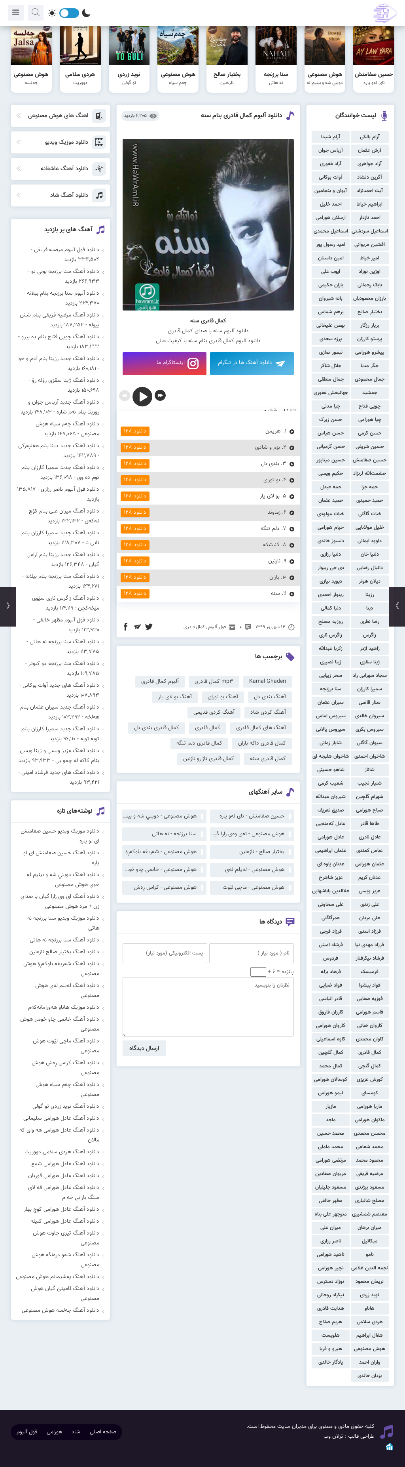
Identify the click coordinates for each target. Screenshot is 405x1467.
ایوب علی (330, 272)
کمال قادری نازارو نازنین (208, 758)
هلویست (331, 1335)
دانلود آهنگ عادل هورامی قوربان (63, 1176)
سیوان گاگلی (369, 743)
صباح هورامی (369, 810)
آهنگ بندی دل (270, 697)
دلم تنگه (270, 528)
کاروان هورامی (330, 1026)
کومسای (369, 1093)
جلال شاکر (330, 366)
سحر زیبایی (330, 676)
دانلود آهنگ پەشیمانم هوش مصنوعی (57, 1277)
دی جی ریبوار (331, 568)
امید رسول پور (330, 245)
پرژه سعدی (331, 339)
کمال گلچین (330, 1053)
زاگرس (369, 635)
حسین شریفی (370, 447)
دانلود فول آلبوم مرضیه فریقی (66, 250)
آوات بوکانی (331, 177)
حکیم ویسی (330, 474)
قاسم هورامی (369, 1012)
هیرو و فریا (331, 1349)
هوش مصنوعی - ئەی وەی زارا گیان (247, 834)
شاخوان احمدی (369, 756)
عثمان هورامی (369, 864)
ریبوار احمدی (331, 595)
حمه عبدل (330, 487)
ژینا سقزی (370, 662)
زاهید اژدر (370, 649)
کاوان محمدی (370, 1039)
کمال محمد (331, 1066)
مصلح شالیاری (369, 1201)
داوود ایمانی (370, 541)
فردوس (330, 958)
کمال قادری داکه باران (262, 743)
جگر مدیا (370, 366)
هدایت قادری (330, 1309)
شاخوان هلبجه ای (330, 756)
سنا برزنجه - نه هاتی (174, 834)
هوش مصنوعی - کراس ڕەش (165, 887)
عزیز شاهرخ (331, 878)
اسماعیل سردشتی (370, 231)
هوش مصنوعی (369, 1349)
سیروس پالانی (330, 730)
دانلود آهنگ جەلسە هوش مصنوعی (60, 1310)
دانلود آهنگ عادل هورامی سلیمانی (61, 1118)
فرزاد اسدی (369, 931)
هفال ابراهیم (369, 1335)
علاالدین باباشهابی (330, 891)
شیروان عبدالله (331, 797)
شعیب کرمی (330, 783)
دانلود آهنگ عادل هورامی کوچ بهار (61, 1209)
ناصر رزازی (330, 1241)
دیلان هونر (369, 581)
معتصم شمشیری (369, 1214)
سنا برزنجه (330, 689)
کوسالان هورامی (330, 1080)
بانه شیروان (331, 299)
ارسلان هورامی (331, 218)
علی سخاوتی (331, 905)
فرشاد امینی (331, 945)
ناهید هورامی (330, 1255)
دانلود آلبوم (236, 331)
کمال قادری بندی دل (156, 728)
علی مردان (369, 918)
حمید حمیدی (369, 501)
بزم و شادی (267, 447)
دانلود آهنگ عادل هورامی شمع (65, 1164)
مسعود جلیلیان (330, 1187)
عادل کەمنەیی (330, 824)
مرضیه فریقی (369, 1174)
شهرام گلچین (369, 797)
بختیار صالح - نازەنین (261, 852)
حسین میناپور (330, 460)
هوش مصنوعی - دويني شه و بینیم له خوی (159, 816)
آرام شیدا (330, 137)
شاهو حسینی (330, 770)
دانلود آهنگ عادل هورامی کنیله (64, 1221)
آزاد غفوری (330, 164)
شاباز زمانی (331, 743)
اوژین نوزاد (369, 272)
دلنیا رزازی (330, 554)
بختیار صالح (370, 312)
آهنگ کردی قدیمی (214, 712)
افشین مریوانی (369, 245)
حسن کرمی (369, 433)
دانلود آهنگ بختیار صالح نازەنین (64, 952)
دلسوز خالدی (331, 541)
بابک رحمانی (370, 285)
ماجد (331, 1120)
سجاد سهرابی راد (370, 676)
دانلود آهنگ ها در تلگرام (245, 362)
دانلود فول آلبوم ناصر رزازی (70, 489)
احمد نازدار (369, 218)
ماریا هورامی (369, 1107)
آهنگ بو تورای (223, 697)
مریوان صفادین (330, 1174)
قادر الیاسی (330, 999)
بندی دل (270, 463)
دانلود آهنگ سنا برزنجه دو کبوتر (63, 663)
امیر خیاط (369, 258)
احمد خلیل (331, 204)
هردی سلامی (370, 1322)
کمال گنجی (369, 1066)
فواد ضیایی (330, 985)
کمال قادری (369, 1053)
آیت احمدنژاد (370, 191)
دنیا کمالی (331, 608)
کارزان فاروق (330, 1012)
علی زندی (369, 905)
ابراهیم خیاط (369, 204)
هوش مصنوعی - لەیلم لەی (254, 869)
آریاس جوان (330, 150)
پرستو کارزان (369, 339)
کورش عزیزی (370, 1080)
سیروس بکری (370, 730)
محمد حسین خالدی (330, 1134)
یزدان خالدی (370, 1376)
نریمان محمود (370, 1282)
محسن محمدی (370, 1133)
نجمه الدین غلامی (369, 1268)
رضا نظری (369, 622)
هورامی (54, 1432)
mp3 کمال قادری (214, 681)
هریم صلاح (330, 1322)
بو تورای (271, 480)
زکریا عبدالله (331, 649)
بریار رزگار (369, 326)
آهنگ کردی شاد (268, 712)
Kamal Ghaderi (267, 681)
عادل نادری (370, 837)
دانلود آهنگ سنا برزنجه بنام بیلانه (62, 576)
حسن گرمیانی (331, 447)
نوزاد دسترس (330, 1282)
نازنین (274, 561)
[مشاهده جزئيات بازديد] (389, 1450)
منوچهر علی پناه (331, 1214)
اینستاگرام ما (171, 362)
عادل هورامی (331, 837)
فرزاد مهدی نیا (369, 945)
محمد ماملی (330, 1147)
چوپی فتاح (369, 406)
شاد (76, 1432)
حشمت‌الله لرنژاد (369, 474)
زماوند (274, 512)
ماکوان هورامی (370, 1120)
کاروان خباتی (369, 1026)
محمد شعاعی (370, 1147)
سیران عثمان (331, 703)
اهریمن (273, 431)
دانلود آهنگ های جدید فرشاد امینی (60, 772)
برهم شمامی (331, 312)
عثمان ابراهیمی (330, 851)
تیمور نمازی (331, 352)
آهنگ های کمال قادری (261, 728)
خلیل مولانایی (370, 528)
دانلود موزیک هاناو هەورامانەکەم (63, 1007)
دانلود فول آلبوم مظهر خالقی (67, 620)
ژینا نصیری (330, 662)
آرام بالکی (370, 137)
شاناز (370, 770)
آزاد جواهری (370, 164)
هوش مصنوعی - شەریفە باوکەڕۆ (161, 852)
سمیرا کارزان (369, 689)
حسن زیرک (330, 420)
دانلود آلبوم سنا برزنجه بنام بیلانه (63, 293)
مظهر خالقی (331, 1201)
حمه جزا (369, 487)
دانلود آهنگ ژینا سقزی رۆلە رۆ (65, 380)
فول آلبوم (217, 627)
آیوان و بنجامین (330, 191)
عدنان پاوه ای (330, 864)
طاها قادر (369, 824)
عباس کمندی (369, 851)
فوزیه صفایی (370, 999)
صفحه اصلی (103, 1432)
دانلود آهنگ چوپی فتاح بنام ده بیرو (60, 337)
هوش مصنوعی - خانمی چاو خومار (159, 869)
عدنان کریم (369, 878)
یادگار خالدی (330, 1362)
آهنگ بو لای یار (175, 697)
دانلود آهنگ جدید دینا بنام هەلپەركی (58, 446)
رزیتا (369, 595)
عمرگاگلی (331, 918)
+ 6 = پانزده (280, 972)
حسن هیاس (331, 433)
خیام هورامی (331, 528)
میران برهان (370, 1228)
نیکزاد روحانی (330, 1295)
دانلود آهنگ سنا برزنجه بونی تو (65, 271)
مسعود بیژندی (369, 1187)
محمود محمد (369, 1160)
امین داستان (331, 258)
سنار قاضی (369, 703)
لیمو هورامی (330, 1093)
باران (274, 577)
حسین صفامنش (369, 460)
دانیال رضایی (370, 568)
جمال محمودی (369, 379)
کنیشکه (271, 545)
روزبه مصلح (330, 622)
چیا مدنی (331, 406)
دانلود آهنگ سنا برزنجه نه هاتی (64, 642)
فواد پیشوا (369, 985)
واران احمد (369, 1362)
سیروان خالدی (369, 716)
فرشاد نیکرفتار (370, 958)
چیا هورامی (369, 420)
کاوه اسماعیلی (330, 1039)
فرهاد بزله (331, 972)
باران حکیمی (330, 285)
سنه (275, 593)
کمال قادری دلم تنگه (199, 743)
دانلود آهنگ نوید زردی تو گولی (65, 1106)
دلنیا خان (370, 554)
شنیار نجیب (370, 783)
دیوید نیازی (331, 581)
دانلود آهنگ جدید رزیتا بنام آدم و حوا (58, 358)
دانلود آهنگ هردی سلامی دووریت (62, 1152)
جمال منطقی (331, 379)
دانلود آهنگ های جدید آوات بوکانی (61, 685)
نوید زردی (369, 1295)
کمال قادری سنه (268, 758)
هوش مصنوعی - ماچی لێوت (253, 887)
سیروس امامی (331, 716)
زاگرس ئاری (330, 635)
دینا (369, 608)
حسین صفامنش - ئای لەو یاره (252, 816)
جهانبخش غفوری (331, 393)
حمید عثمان (330, 501)
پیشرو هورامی (369, 352)
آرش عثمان (369, 150)
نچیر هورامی (331, 1268)
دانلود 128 (135, 431)
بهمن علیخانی (330, 326)
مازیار (331, 1107)
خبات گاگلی (369, 514)
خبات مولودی (330, 514)
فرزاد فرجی (331, 931)
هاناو (370, 1309)
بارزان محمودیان (369, 299)
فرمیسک (370, 972)
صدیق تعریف (331, 810)
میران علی (330, 1228)
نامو (370, 1255)
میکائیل (370, 1241)
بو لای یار (270, 496)
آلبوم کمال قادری (160, 681)
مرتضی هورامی (331, 1160)
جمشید (369, 393)
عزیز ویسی (369, 891)
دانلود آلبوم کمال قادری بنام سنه (241, 116)
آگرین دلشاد (369, 177)
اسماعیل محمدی (331, 231)
